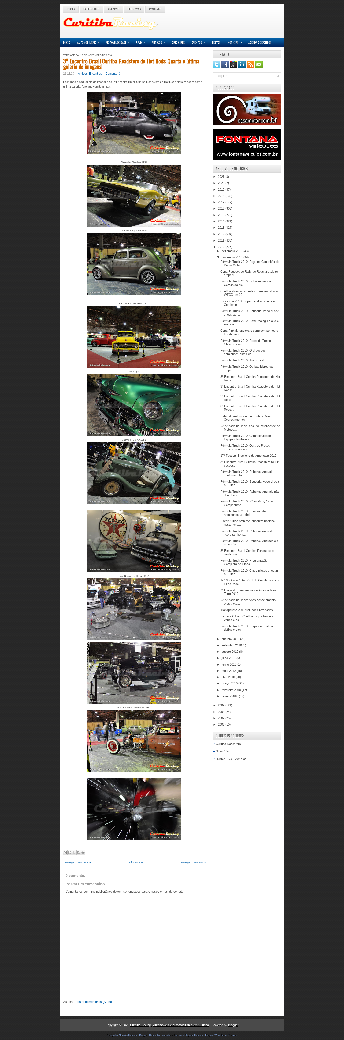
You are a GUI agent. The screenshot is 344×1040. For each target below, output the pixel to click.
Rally (140, 42)
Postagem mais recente (78, 862)
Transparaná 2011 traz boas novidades (246, 610)
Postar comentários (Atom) (93, 1002)
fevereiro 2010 (232, 690)
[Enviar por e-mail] (65, 852)
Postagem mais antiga (193, 862)
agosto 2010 (230, 651)
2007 (221, 718)
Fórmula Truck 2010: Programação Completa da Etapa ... (243, 562)
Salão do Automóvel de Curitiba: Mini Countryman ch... (245, 417)
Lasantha (166, 1035)
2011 (221, 240)
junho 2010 (229, 664)
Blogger (233, 1025)
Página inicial (136, 862)
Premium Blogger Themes (188, 1035)
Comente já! (113, 73)
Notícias (235, 42)
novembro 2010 (232, 257)
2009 (221, 705)
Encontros (95, 73)
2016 (221, 208)
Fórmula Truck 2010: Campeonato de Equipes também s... (245, 437)
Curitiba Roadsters (228, 744)
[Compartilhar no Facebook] (78, 852)
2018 (221, 196)
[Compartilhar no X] (74, 852)
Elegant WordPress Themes (221, 1035)
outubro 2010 (231, 639)
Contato (155, 9)
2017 (221, 202)
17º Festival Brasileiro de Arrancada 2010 (248, 455)
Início (71, 9)
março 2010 (230, 683)
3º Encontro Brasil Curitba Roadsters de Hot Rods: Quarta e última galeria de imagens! (131, 63)
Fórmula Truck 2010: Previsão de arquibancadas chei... (243, 512)
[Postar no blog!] (69, 852)
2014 (221, 221)
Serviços (134, 9)
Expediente (91, 9)
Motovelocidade (117, 42)
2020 (221, 183)
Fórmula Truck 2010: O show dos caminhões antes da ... (243, 352)
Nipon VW (222, 751)
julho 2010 (229, 658)
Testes (216, 42)
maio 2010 (229, 671)
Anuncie (113, 9)
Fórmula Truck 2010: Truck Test (242, 360)
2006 (221, 724)
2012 (221, 234)
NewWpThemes (128, 1035)
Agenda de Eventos (260, 42)
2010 (221, 247)
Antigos (158, 42)
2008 (221, 712)
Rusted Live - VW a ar (231, 759)
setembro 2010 (232, 645)
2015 (221, 215)
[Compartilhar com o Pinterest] (83, 852)
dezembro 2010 (232, 251)
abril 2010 (229, 677)
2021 (221, 176)
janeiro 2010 (230, 696)
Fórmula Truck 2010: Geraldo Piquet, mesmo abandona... (245, 447)
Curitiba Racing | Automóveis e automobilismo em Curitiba (169, 1025)
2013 (221, 227)
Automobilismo (88, 42)
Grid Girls (178, 42)
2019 (221, 189)
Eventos (198, 42)
